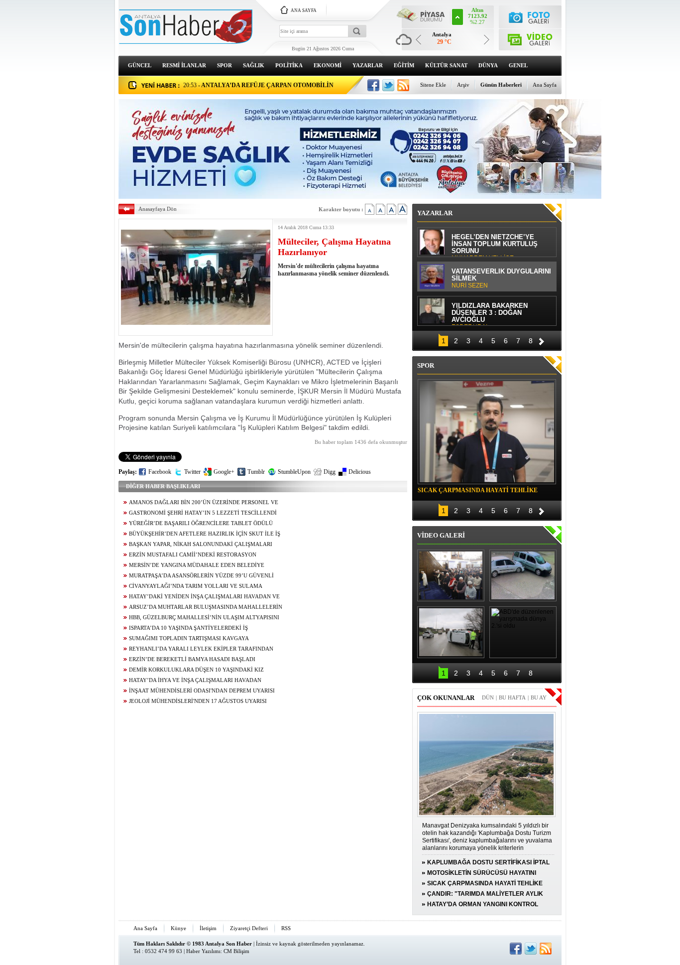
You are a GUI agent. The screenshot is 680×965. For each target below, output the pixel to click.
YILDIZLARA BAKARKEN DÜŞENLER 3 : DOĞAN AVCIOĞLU (490, 313)
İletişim (208, 928)
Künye (178, 928)
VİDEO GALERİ (441, 535)
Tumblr (256, 471)
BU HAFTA (512, 697)
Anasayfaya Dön (157, 209)
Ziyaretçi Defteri (249, 928)
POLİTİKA (289, 65)
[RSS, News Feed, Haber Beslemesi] (403, 85)
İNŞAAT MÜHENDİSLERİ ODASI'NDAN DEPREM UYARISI (202, 690)
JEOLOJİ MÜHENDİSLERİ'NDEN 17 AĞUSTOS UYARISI (198, 701)
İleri (542, 340)
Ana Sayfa (545, 85)
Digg (330, 471)
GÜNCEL (139, 65)
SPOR (224, 65)
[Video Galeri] (530, 37)
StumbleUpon (294, 471)
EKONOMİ (327, 65)
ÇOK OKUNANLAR (445, 697)
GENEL (518, 65)
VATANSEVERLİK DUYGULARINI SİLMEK (501, 278)
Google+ (224, 471)
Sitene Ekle (433, 85)
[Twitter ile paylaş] (388, 85)
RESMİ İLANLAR (184, 65)
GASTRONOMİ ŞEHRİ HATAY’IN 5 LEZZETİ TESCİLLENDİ (203, 513)
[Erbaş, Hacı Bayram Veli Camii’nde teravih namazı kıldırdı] (450, 575)
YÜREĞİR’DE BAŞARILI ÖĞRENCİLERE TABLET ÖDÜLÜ (201, 523)
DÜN (488, 697)
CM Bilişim (236, 951)
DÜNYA (488, 65)
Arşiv (463, 85)
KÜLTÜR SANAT (446, 65)
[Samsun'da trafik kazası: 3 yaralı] (450, 632)
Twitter (192, 471)
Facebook (159, 471)
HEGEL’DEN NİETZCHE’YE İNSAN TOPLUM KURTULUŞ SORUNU (495, 245)
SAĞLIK (253, 65)
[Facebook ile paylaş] (373, 85)
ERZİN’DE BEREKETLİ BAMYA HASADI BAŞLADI (192, 659)
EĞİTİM (404, 65)
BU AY (539, 697)
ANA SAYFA (304, 10)
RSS (286, 928)
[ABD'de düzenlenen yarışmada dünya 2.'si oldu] (523, 632)
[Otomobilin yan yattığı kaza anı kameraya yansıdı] (523, 575)
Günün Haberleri (501, 85)
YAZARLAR (367, 65)
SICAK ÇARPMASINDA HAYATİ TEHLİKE (478, 490)
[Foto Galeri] (530, 16)
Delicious (359, 471)
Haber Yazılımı (203, 951)
